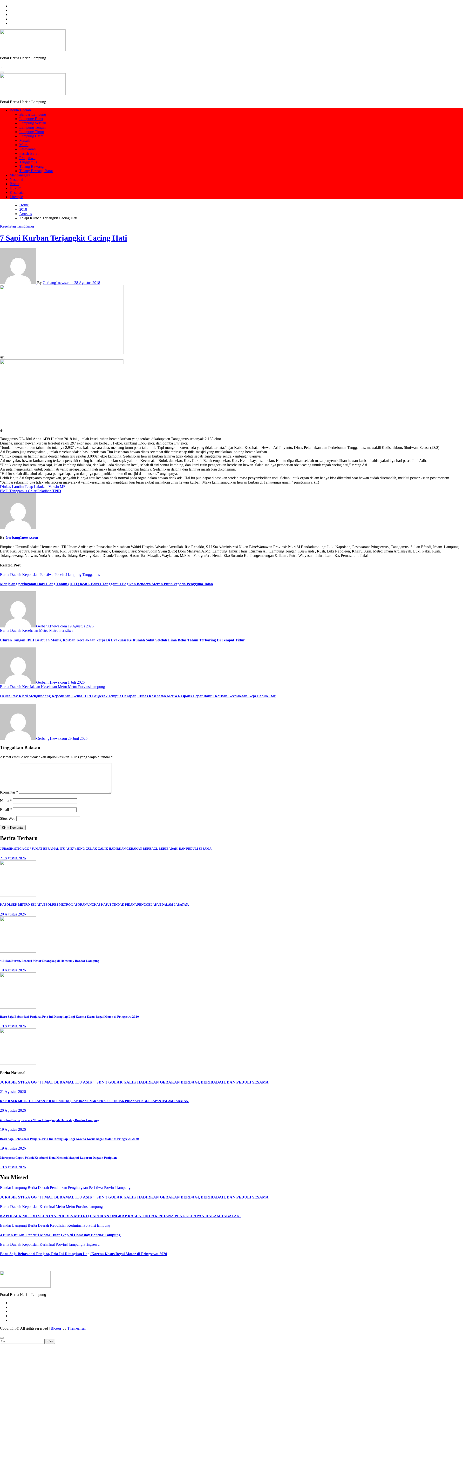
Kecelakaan (31, 687)
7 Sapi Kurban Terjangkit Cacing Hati (63, 238)
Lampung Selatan (32, 123)
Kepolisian (31, 574)
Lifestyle (16, 197)
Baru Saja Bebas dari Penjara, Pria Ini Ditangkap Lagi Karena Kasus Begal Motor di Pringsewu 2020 (69, 1016)
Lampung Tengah (32, 127)
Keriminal (48, 1207)
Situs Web (7, 818)
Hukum (15, 188)
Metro (23, 145)
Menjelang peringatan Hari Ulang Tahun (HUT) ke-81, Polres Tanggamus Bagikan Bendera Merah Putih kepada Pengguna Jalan (106, 584)
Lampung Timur (31, 132)
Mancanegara (20, 175)
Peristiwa (47, 574)
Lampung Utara (31, 136)
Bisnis (14, 184)
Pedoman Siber (232, 1263)
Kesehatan (18, 192)
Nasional (16, 179)
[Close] (2, 1338)
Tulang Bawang (31, 166)
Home (190, 1263)
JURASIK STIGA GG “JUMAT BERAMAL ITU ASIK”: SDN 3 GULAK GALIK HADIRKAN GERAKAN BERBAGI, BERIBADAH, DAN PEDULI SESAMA (105, 848)
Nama (6, 801)
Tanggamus (28, 162)
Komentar (9, 792)
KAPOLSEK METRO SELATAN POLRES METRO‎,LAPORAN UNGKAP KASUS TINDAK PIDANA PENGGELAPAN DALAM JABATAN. (94, 904)
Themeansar (76, 1328)
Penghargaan (78, 1187)
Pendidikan (59, 1187)
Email (6, 810)
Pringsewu (27, 158)
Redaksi (207, 1263)
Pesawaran (27, 149)
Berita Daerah (20, 110)
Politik (255, 1263)
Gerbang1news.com (58, 283)
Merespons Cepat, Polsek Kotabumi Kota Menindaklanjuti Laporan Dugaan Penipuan (58, 1157)
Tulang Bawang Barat (36, 171)
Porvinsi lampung (68, 574)
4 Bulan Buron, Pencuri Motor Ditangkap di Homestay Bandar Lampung (49, 960)
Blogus (56, 1328)
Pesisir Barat (28, 153)
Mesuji (24, 140)
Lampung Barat (31, 119)
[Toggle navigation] (2, 72)
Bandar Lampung (32, 114)
